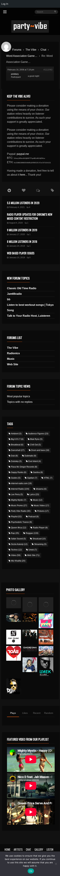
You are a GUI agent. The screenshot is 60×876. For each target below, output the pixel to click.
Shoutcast (39, 539)
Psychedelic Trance (21, 522)
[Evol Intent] (13, 653)
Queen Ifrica (18, 527)
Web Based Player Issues (20, 253)
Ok (30, 871)
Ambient (16, 433)
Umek (32, 550)
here (22, 174)
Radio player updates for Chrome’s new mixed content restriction (29, 216)
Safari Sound (18, 539)
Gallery (38, 850)
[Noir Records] (13, 637)
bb (8, 299)
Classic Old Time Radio (21, 288)
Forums (16, 49)
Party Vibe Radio (20, 511)
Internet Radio (20, 489)
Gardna (38, 472)
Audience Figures (38, 433)
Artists (18, 850)
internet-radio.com (21, 483)
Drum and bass (40, 450)
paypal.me (23, 153)
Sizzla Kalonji (19, 544)
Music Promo (19, 505)
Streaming (40, 544)
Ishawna (41, 489)
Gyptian (32, 478)
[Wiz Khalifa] (29, 664)
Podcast (33, 516)
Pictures (43, 511)
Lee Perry (17, 494)
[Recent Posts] (9, 191)
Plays (13, 713)
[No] (56, 863)
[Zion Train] (29, 617)
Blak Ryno (36, 439)
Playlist (16, 516)
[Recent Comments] (38, 191)
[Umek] (46, 667)
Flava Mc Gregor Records (24, 467)
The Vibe (31, 49)
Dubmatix (30, 456)
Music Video (41, 505)
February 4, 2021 (17, 207)
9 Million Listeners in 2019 (22, 230)
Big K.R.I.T (17, 439)
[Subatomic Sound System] (46, 604)
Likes (25, 713)
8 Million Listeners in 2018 (22, 242)
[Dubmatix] (13, 686)
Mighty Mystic (18, 500)
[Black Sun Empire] (46, 637)
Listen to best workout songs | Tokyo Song (30, 307)
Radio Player (40, 527)
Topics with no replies (19, 401)
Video (15, 555)
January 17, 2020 (17, 234)
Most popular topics (18, 396)
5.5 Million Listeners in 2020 (23, 203)
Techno (16, 550)
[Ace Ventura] (46, 651)
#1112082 (48, 70)
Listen (49, 850)
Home (7, 850)
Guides (15, 478)
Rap (15, 533)
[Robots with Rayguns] (46, 620)
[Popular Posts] (23, 191)
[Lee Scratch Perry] (29, 604)
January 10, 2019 (17, 257)
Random (48, 713)
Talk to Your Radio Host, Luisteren (28, 315)
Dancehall (17, 450)
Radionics (13, 353)
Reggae (32, 533)
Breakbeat (17, 445)
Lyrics (34, 494)
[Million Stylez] (13, 617)
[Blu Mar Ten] (29, 635)
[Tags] (52, 191)
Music (10, 358)
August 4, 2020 (16, 223)
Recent (36, 713)
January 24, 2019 (17, 246)
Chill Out (35, 445)
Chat (43, 49)
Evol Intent (34, 461)
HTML (48, 478)
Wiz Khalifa (18, 561)
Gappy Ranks (18, 472)
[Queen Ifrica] (13, 602)
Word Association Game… (21, 55)
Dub (14, 456)
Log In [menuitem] (4, 3)
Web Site (12, 364)
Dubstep (16, 461)
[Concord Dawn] (29, 648)
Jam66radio (14, 293)
